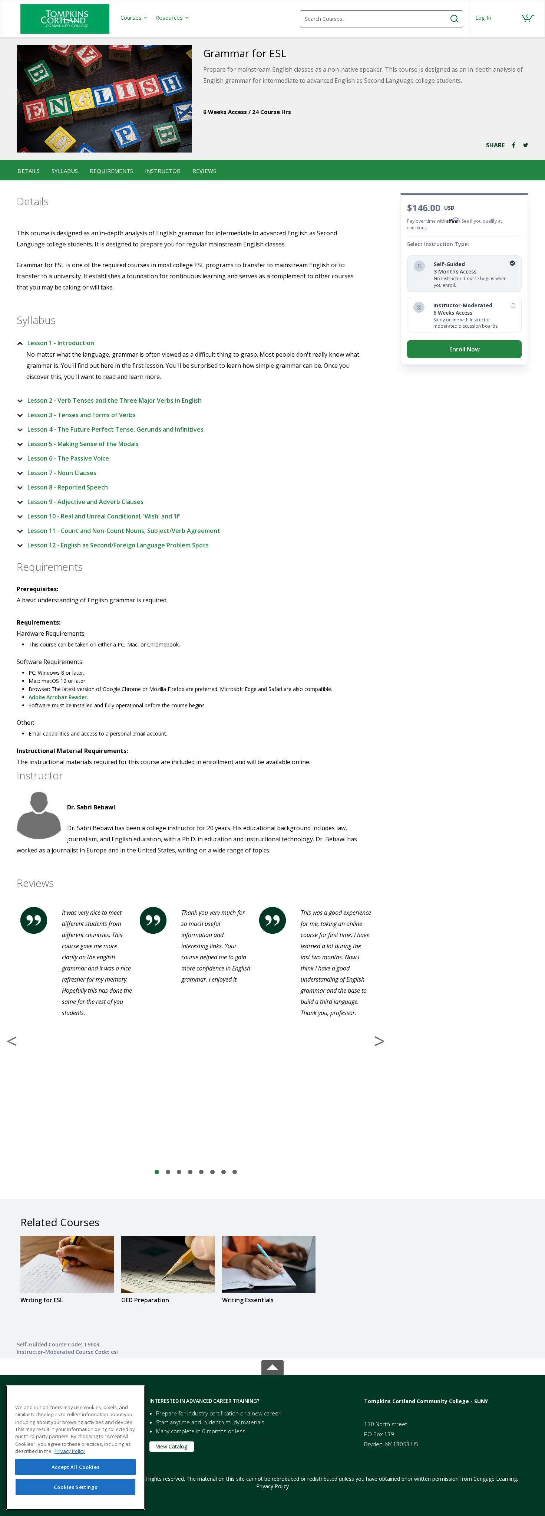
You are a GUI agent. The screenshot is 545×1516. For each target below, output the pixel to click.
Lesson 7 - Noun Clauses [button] (61, 473)
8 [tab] (234, 1172)
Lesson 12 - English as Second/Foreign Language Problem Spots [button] (118, 545)
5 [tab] (201, 1172)
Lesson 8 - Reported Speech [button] (67, 487)
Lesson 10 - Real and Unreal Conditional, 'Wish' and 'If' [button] (104, 516)
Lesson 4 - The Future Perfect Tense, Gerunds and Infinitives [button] (115, 429)
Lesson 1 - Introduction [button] (60, 343)
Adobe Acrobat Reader (58, 697)
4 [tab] (190, 1172)
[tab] (190, 343)
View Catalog (171, 1446)
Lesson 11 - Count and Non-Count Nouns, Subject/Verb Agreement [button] (123, 531)
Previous (11, 1041)
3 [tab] (179, 1172)
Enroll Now (464, 349)
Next (379, 1041)
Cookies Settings (76, 1487)
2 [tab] (168, 1172)
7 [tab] (223, 1172)
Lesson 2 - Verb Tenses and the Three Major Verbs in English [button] (114, 400)
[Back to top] (272, 1366)
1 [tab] (157, 1172)
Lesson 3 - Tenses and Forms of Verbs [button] (81, 415)
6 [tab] (212, 1172)
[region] (75, 1447)
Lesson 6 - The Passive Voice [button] (68, 458)
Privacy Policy (272, 1486)
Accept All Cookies (76, 1467)
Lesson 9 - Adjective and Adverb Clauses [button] (85, 502)
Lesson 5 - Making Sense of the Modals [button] (83, 444)
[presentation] (134, 17)
